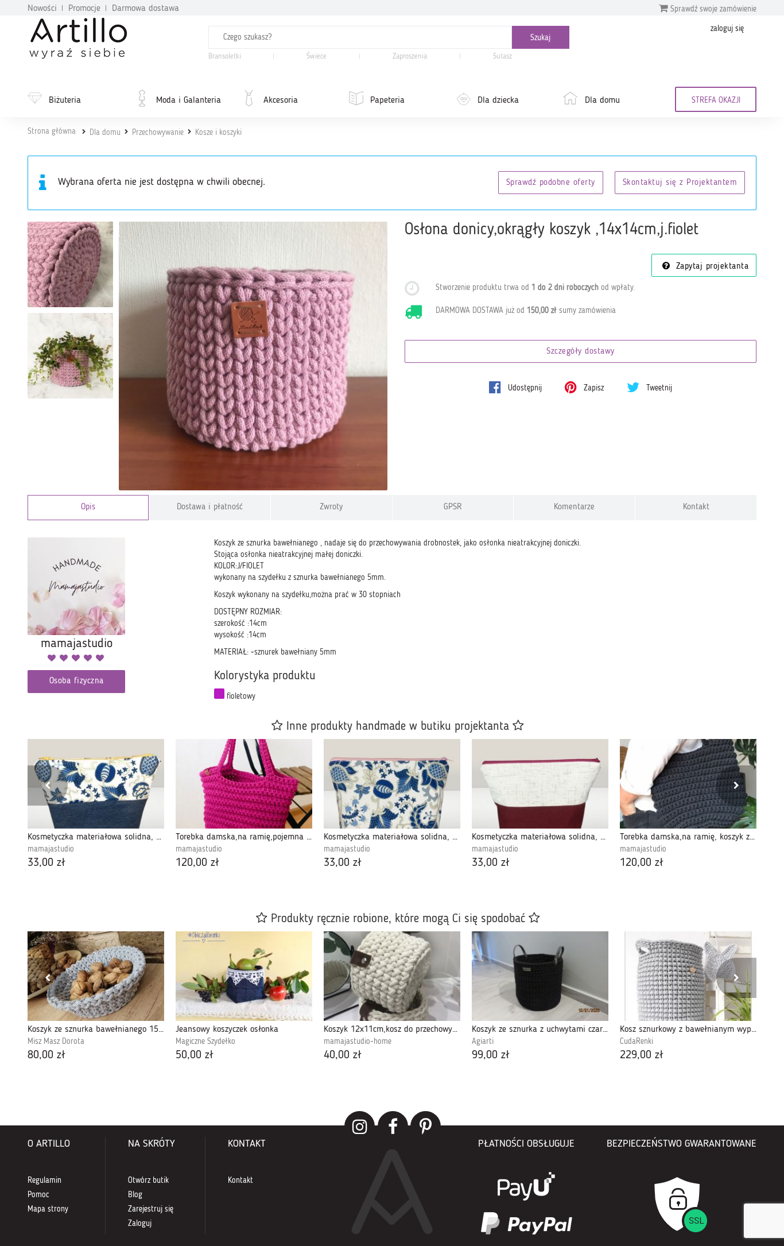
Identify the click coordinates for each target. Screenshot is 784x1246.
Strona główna (52, 131)
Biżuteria (65, 100)
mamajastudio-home (357, 1042)
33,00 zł (46, 863)
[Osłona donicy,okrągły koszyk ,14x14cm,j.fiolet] (253, 356)
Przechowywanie (158, 133)
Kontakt (696, 507)
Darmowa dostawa (145, 8)
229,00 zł (641, 1055)
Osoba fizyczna (76, 681)
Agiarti (483, 1042)
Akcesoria (280, 100)
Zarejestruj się (150, 1209)
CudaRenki (636, 1042)
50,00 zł (195, 1055)
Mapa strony (48, 1209)
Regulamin (44, 1181)
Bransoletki (224, 56)
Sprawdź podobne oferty (550, 183)
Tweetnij (658, 388)
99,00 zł (491, 1055)
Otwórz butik (148, 1181)
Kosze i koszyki (218, 133)
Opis (88, 507)
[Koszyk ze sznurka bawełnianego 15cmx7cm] (96, 976)
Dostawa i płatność (210, 507)
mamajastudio (51, 849)
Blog (135, 1195)
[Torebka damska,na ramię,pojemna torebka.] (244, 784)
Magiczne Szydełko (205, 1042)
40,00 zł (343, 1055)
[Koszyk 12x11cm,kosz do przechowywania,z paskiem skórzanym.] (392, 976)
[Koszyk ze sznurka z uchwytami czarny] (540, 976)
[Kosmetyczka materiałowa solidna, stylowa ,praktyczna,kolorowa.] (540, 784)
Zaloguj (140, 1224)
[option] (96, 805)
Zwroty (331, 507)
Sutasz (502, 56)
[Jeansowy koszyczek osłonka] (244, 976)
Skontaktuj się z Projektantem (680, 183)
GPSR (453, 507)
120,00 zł (197, 863)
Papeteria (387, 100)
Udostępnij (524, 388)
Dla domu (602, 100)
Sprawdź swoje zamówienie (712, 9)
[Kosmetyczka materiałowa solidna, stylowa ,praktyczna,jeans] (96, 784)
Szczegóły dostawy (580, 351)
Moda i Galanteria (188, 100)
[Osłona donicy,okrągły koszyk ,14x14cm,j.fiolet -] (70, 264)
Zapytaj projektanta (710, 266)
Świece (316, 56)
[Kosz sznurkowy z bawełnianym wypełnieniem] (688, 976)
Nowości (42, 8)
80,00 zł (46, 1055)
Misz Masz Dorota (56, 1042)
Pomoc (38, 1195)
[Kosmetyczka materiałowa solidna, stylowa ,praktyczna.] (392, 784)
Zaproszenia (410, 56)
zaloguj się (727, 29)
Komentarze (574, 507)
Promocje (84, 8)
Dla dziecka (498, 100)
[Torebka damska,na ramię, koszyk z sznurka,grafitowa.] (688, 784)
